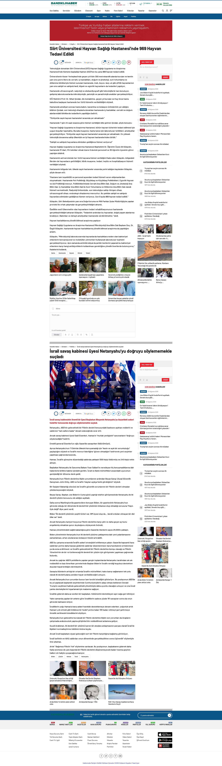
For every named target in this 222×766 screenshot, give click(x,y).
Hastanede (62, 253)
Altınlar (110, 734)
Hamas (69, 656)
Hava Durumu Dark (57, 734)
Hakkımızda (87, 763)
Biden (53, 656)
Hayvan (71, 253)
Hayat (126, 16)
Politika (133, 16)
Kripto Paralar (166, 724)
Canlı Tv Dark (73, 734)
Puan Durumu (111, 724)
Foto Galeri (118, 10)
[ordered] (77, 334)
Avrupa (97, 16)
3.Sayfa (88, 16)
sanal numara (74, 747)
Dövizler (110, 737)
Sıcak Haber (127, 747)
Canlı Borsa (92, 734)
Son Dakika (54, 10)
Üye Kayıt (140, 737)
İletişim (93, 763)
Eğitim (118, 16)
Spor (99, 10)
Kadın (107, 10)
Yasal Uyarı (135, 763)
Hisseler (124, 724)
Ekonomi (89, 10)
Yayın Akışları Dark (75, 737)
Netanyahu (85, 656)
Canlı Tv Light (55, 740)
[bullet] (81, 334)
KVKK (117, 763)
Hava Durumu (95, 724)
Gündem (77, 10)
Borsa (52, 724)
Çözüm (61, 656)
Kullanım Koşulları (125, 763)
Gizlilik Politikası (102, 763)
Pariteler (137, 724)
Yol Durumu (150, 724)
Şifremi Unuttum (143, 740)
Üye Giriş (140, 734)
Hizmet (80, 253)
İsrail (76, 656)
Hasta (53, 253)
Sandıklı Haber (54, 44)
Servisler (66, 10)
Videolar (130, 10)
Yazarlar (141, 10)
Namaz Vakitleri (66, 724)
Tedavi (88, 253)
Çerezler (111, 763)
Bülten (105, 16)
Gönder (56, 335)
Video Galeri (127, 737)
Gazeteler (153, 10)
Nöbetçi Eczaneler (76, 740)
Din (111, 16)
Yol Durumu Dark (56, 737)
